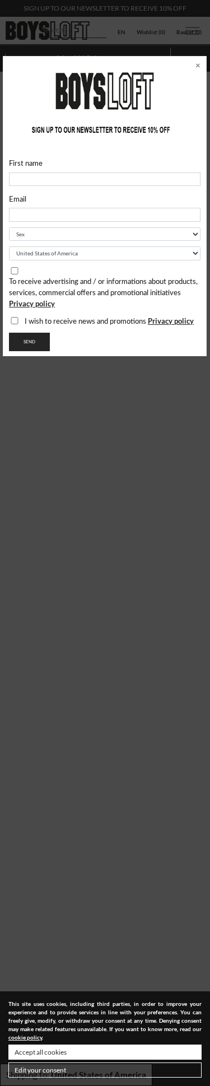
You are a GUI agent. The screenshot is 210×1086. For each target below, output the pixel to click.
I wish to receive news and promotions (109, 320)
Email (17, 199)
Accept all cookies (41, 1052)
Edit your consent (40, 1070)
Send (29, 341)
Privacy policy (32, 303)
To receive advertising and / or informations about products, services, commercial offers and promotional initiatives (103, 293)
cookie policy (25, 1037)
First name (26, 163)
